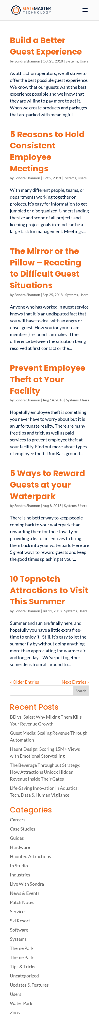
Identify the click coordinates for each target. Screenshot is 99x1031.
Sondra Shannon (27, 61)
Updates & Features (29, 985)
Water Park (21, 1003)
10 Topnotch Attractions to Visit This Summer (49, 590)
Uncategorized (24, 975)
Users (84, 61)
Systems (71, 61)
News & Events (25, 893)
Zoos (15, 1012)
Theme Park (22, 948)
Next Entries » (75, 682)
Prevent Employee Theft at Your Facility (47, 379)
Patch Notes (22, 902)
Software (19, 930)
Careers (17, 819)
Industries (20, 874)
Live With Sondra (27, 884)
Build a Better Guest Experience (46, 45)
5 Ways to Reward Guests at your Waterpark (47, 484)
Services (18, 911)
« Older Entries (24, 682)
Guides (17, 838)
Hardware (20, 847)
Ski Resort (20, 920)
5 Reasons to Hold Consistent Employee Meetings (47, 151)
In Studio (19, 865)
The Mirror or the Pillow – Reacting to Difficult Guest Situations (45, 268)
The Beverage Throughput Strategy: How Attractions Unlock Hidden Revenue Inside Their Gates (45, 772)
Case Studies (22, 829)
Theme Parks (23, 957)
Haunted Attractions (30, 856)
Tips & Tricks (22, 966)
